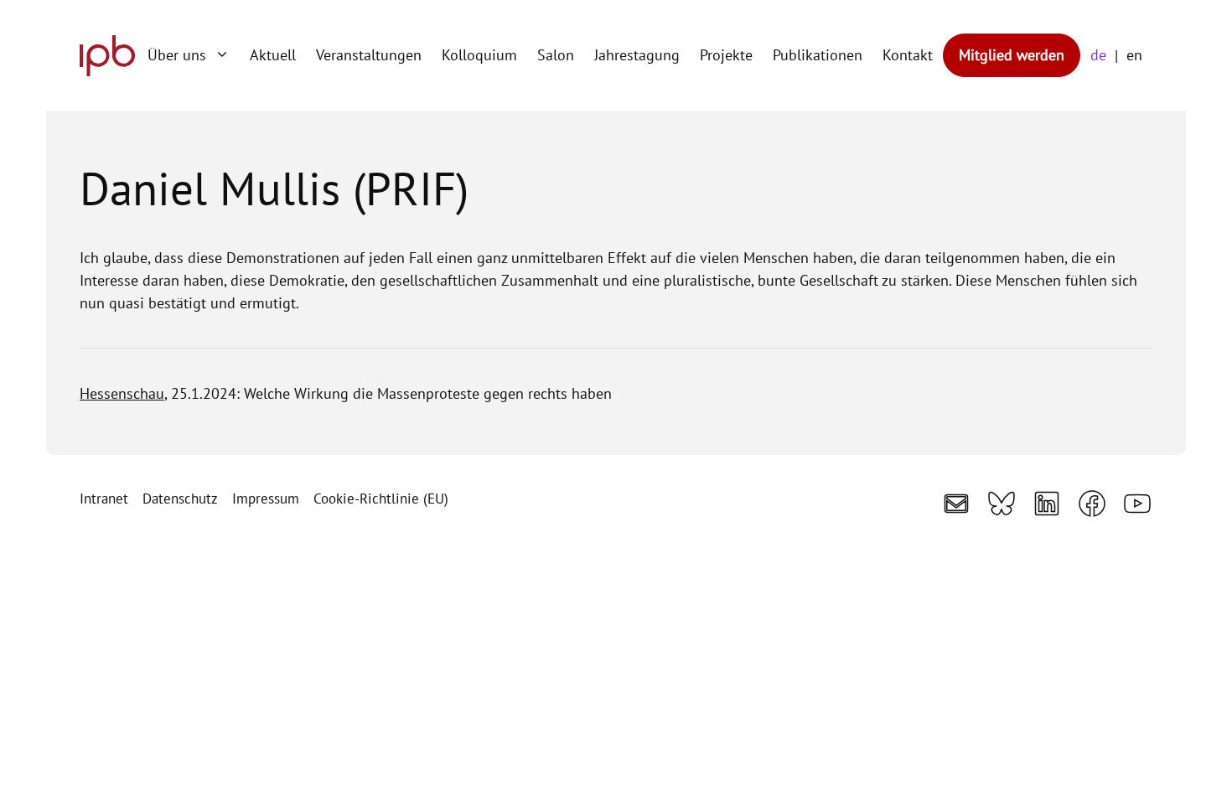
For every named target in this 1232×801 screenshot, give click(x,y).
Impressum (265, 498)
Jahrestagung (637, 55)
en (1134, 55)
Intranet (104, 498)
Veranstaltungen (369, 55)
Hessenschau (122, 393)
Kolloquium (479, 55)
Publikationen (817, 55)
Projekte (726, 55)
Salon (555, 55)
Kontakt (908, 55)
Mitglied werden (1011, 55)
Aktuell (273, 55)
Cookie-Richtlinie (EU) (380, 498)
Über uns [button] (177, 55)
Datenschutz (180, 498)
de (1098, 55)
